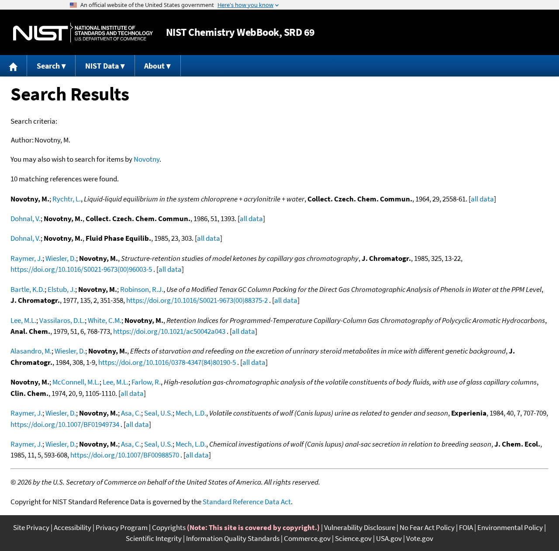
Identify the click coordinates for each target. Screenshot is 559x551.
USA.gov (389, 538)
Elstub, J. (61, 289)
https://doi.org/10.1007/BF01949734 (64, 424)
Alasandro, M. (31, 351)
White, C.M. (104, 320)
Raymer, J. (26, 258)
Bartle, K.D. (27, 289)
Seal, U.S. (158, 413)
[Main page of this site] (13, 65)
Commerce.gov (307, 538)
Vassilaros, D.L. (62, 320)
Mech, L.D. (191, 413)
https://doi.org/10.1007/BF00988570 (124, 455)
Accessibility (72, 527)
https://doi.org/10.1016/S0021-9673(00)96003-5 (81, 269)
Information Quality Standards (233, 538)
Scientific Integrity (154, 538)
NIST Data (102, 66)
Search (48, 66)
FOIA (466, 527)
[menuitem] (13, 65)
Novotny (146, 159)
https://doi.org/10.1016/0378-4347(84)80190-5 (167, 362)
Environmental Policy (510, 527)
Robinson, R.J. (141, 289)
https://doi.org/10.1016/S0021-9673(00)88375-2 (197, 300)
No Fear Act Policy (427, 527)
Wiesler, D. (60, 258)
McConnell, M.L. (76, 382)
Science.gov (353, 538)
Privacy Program (122, 527)
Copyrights (169, 527)
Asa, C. (131, 413)
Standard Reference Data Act (247, 501)
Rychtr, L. (66, 199)
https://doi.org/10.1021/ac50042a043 (169, 331)
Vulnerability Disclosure (359, 527)
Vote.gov (419, 538)
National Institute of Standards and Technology (83, 32)
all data (482, 199)
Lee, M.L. (23, 320)
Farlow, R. (146, 382)
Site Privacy (31, 527)
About (154, 66)
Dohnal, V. (25, 218)
